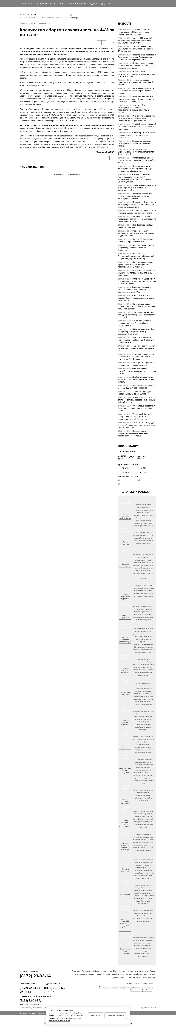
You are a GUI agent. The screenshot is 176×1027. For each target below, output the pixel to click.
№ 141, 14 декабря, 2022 (42, 23)
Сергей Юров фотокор (125, 693)
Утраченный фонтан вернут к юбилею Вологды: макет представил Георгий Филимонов (134, 416)
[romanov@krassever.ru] (125, 645)
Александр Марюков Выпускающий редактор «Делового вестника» (125, 925)
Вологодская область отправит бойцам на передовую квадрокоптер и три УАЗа (134, 289)
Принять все (95, 1016)
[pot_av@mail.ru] (125, 776)
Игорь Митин (125, 894)
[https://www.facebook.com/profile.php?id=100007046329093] (127, 522)
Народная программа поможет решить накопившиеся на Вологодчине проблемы (135, 196)
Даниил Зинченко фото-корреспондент (125, 823)
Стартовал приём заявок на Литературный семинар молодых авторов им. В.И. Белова (136, 356)
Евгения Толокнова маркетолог (125, 801)
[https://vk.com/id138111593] (125, 522)
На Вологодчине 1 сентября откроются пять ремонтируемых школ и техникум (136, 74)
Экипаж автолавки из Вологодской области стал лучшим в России (134, 143)
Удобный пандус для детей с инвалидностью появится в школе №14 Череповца (137, 126)
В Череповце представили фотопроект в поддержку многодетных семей (137, 408)
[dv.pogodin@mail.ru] (122, 570)
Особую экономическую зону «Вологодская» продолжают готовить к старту (137, 379)
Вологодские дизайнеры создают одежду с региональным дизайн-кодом (136, 160)
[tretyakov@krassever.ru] (125, 621)
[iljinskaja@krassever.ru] (122, 522)
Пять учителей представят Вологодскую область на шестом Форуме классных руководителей (137, 204)
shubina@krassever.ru (29, 1004)
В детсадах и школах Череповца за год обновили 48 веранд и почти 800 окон (136, 340)
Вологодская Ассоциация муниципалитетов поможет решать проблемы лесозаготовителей (136, 264)
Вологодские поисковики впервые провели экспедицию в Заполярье (136, 247)
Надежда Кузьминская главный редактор (125, 950)
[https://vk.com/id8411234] (126, 728)
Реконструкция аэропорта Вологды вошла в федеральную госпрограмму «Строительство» (136, 118)
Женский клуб (149, 977)
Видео (152, 971)
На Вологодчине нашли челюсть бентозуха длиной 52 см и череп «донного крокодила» (136, 65)
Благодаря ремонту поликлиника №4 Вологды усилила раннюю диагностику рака (134, 32)
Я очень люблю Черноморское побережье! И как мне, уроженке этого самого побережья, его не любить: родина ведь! (143, 795)
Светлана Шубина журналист (125, 670)
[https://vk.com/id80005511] (126, 957)
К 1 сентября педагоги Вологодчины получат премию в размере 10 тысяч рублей (136, 48)
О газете (23, 1013)
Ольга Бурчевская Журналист (125, 597)
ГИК (154, 1008)
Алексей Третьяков (125, 617)
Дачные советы (119, 977)
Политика (76, 971)
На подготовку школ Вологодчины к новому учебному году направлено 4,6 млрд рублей (135, 168)
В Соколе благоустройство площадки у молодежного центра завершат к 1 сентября (137, 331)
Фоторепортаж (141, 971)
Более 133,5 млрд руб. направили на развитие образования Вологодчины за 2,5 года (135, 40)
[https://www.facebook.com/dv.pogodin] (127, 570)
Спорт (131, 971)
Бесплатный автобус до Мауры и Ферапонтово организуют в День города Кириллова (136, 425)
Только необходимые (116, 1016)
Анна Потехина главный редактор (125, 771)
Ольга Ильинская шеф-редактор (125, 516)
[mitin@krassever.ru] (125, 898)
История (33, 1013)
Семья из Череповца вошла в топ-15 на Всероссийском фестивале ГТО (134, 323)
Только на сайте (112, 974)
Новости (125, 23)
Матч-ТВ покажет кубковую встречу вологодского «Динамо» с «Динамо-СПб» (136, 233)
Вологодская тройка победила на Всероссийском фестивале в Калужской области (136, 306)
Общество (97, 971)
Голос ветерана (135, 977)
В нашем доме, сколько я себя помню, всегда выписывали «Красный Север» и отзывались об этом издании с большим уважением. (143, 916)
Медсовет (142, 974)
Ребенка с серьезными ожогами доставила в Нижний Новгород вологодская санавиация (136, 99)
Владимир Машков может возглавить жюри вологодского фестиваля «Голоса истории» (137, 281)
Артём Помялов (125, 543)
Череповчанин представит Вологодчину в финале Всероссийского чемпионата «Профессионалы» (137, 57)
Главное (23, 23)
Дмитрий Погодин (125, 565)
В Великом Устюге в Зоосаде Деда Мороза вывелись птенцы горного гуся (136, 298)
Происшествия (120, 971)
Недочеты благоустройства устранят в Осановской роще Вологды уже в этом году (136, 256)
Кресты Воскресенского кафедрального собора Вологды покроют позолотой (136, 314)
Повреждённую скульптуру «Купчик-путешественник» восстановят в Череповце (134, 433)
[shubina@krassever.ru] (125, 676)
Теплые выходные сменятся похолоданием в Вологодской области (135, 82)
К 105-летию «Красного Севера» (89, 974)
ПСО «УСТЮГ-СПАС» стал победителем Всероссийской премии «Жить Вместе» (136, 399)
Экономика (87, 971)
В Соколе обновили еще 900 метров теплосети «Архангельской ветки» (136, 90)
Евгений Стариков (125, 747)
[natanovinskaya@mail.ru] (123, 728)
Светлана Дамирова (125, 870)
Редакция (42, 1013)
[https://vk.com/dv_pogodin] (125, 570)
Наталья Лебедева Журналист (125, 722)
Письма (152, 974)
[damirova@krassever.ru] (125, 875)
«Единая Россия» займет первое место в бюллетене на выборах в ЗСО (136, 348)
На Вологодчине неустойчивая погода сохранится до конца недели (137, 371)
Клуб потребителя (129, 974)
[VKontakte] (66, 178)
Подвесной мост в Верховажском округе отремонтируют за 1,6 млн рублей (136, 151)
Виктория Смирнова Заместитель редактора (125, 847)
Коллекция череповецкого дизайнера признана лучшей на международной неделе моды (137, 187)
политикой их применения (59, 1021)
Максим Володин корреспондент (125, 640)
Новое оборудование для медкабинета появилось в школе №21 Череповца (136, 272)
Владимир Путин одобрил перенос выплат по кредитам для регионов (136, 135)
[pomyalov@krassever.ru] (125, 548)
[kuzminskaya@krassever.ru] (123, 957)
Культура (108, 971)
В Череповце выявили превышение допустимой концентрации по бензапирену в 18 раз (137, 219)
